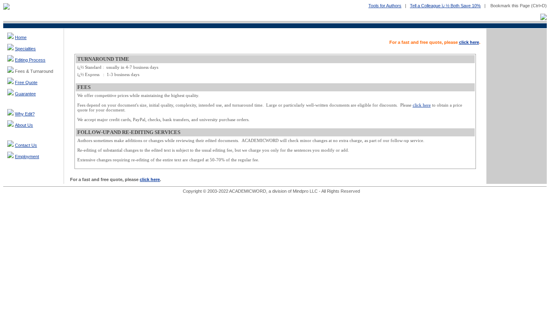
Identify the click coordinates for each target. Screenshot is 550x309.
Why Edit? (25, 113)
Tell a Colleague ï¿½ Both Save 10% (445, 5)
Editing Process (30, 60)
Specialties (25, 48)
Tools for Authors (384, 5)
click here (469, 42)
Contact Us (26, 145)
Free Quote (26, 82)
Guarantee (25, 93)
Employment (27, 156)
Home (21, 37)
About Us (24, 125)
